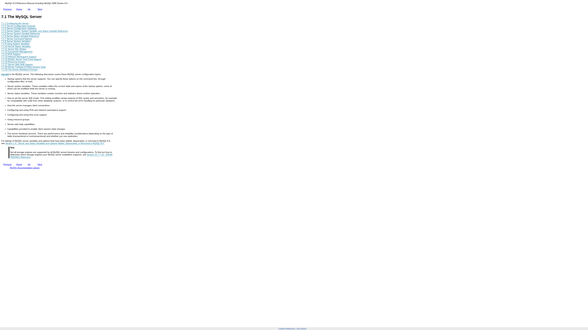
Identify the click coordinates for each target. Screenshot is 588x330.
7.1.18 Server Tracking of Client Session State (23, 67)
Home (19, 9)
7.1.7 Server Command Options (16, 39)
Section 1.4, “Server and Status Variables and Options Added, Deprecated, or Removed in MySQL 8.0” (54, 143)
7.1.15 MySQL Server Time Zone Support (21, 59)
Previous (8, 8)
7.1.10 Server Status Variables (16, 46)
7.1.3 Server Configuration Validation (19, 28)
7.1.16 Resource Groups (13, 62)
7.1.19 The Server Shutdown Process (19, 69)
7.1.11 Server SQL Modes (13, 49)
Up (30, 8)
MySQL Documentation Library (25, 168)
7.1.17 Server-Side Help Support (17, 64)
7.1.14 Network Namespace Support (18, 56)
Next (40, 8)
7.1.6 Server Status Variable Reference (20, 36)
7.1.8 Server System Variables (15, 41)
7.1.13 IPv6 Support (11, 54)
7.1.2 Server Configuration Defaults (18, 26)
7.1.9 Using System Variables (15, 44)
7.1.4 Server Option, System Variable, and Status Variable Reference (34, 31)
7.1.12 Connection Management (16, 51)
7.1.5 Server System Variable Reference (20, 33)
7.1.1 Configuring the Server (15, 23)
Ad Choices (301, 329)
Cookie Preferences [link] (287, 329)
